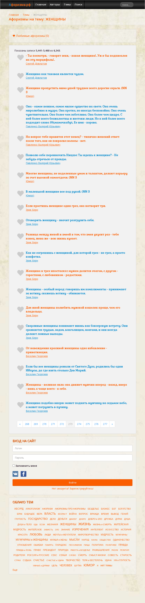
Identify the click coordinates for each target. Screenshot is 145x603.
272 (62, 424)
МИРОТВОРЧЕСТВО (88, 535)
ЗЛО (57, 530)
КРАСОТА (23, 535)
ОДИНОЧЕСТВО (121, 540)
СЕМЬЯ (63, 555)
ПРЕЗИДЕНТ (49, 550)
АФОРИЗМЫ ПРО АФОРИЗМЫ (70, 509)
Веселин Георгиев (37, 356)
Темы (67, 4)
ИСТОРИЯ (126, 529)
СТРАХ (17, 560)
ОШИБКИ (38, 545)
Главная (41, 4)
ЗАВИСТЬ (48, 530)
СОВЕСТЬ (113, 555)
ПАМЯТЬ (49, 545)
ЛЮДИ (48, 535)
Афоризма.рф (20, 4)
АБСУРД (19, 508)
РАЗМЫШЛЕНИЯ (100, 550)
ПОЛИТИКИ (111, 545)
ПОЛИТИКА (97, 545)
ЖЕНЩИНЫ (68, 524)
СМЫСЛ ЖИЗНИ (97, 555)
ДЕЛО (53, 519)
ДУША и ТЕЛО (25, 524)
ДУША (127, 519)
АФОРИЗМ (47, 509)
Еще (15, 569)
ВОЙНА (73, 514)
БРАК (19, 514)
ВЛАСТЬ (50, 513)
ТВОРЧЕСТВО (73, 560)
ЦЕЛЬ (54, 565)
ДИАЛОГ (73, 519)
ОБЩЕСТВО (105, 540)
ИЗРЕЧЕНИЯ (80, 529)
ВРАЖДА (94, 514)
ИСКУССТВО (112, 529)
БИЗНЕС (105, 509)
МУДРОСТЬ (107, 534)
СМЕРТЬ (82, 555)
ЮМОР (89, 565)
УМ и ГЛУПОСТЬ (122, 560)
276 (96, 424)
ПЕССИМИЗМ (75, 545)
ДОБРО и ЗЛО (95, 519)
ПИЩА (87, 545)
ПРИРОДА (63, 550)
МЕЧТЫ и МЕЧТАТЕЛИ (64, 535)
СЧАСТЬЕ (38, 560)
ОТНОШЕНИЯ (24, 545)
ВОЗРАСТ (62, 514)
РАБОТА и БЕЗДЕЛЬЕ (80, 550)
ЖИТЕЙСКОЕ (35, 529)
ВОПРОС (83, 514)
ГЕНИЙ (124, 514)
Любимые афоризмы (32, 36)
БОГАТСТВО (124, 509)
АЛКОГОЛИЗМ (33, 509)
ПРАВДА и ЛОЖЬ (23, 550)
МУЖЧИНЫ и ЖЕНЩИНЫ (32, 539)
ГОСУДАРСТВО (38, 518)
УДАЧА (108, 560)
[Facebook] (23, 474)
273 (70, 424)
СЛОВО (72, 555)
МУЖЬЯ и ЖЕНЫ (58, 540)
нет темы (106, 565)
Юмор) (30, 96)
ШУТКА (78, 565)
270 (44, 424)
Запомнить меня (26, 465)
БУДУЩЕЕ (29, 514)
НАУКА (94, 540)
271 (53, 424)
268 (27, 424)
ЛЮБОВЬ (36, 534)
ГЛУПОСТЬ (20, 519)
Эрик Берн (32, 209)
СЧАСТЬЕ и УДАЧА (55, 560)
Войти (72, 482)
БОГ (114, 509)
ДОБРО (82, 519)
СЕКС (54, 555)
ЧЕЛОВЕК (66, 565)
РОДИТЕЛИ (19, 555)
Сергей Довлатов (36, 63)
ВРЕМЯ (105, 514)
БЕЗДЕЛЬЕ (93, 509)
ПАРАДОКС (61, 545)
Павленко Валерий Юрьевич (43, 126)
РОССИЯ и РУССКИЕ (38, 555)
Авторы (55, 4)
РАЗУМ (115, 550)
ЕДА (35, 524)
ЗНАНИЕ (65, 529)
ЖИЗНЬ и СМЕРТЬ (102, 524)
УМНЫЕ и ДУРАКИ (41, 566)
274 (79, 424)
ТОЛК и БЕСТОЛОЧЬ (92, 560)
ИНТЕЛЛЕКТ (97, 529)
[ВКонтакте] (15, 474)
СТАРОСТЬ (126, 555)
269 (36, 424)
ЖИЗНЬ (84, 524)
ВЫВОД (115, 514)
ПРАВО (37, 550)
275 (88, 424)
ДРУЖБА (108, 519)
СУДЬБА (27, 560)
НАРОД (85, 540)
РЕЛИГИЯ (124, 550)
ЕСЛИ (42, 524)
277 (105, 424)
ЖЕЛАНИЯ (52, 524)
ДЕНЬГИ (62, 519)
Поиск (78, 4)
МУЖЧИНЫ (121, 535)
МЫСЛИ (74, 539)
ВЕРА (39, 514)
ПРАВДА (123, 545)
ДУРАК (118, 519)
